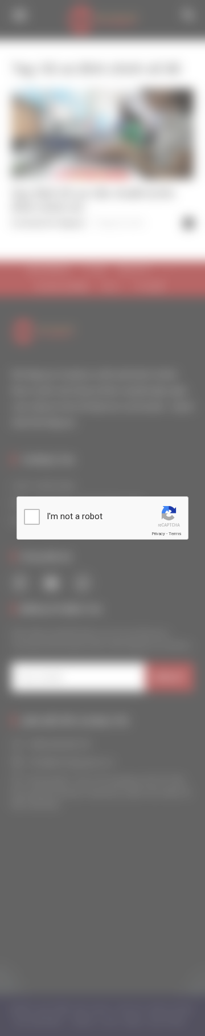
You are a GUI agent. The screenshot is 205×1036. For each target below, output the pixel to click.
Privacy (158, 533)
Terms (175, 533)
